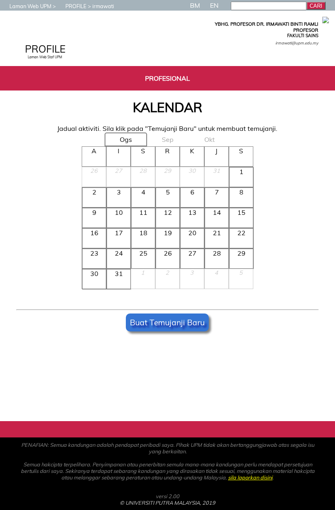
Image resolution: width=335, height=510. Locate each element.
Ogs (126, 139)
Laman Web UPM (30, 6)
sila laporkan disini (250, 477)
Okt (209, 139)
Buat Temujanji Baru (167, 322)
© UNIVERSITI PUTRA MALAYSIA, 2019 (167, 502)
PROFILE (76, 6)
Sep (168, 139)
